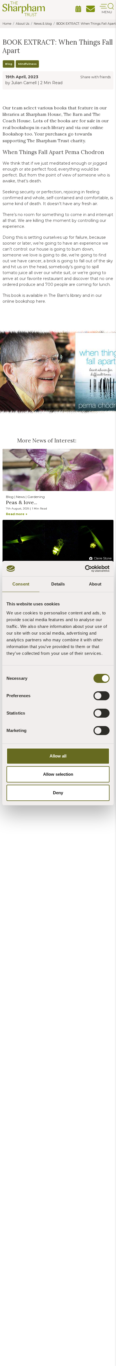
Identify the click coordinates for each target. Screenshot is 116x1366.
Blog (8, 63)
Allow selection (58, 774)
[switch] (101, 695)
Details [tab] (58, 584)
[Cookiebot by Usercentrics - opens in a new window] (85, 568)
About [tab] (95, 584)
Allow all (58, 756)
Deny (58, 792)
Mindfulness (27, 63)
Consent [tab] (20, 584)
